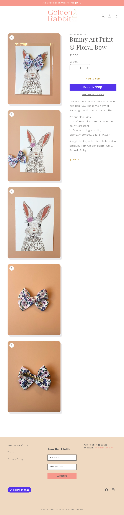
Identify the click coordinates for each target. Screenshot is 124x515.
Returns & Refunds (18, 445)
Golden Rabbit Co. (57, 509)
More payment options (93, 94)
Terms (11, 452)
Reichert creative (104, 447)
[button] (6, 16)
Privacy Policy (15, 459)
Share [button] (76, 159)
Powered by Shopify (74, 509)
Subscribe (62, 475)
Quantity (74, 61)
